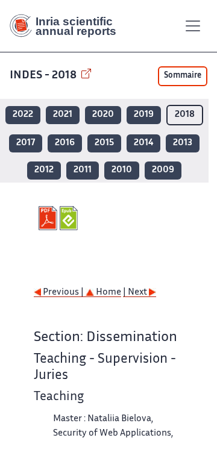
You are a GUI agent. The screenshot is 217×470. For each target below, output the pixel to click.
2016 (65, 143)
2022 (23, 115)
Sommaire (182, 76)
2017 (25, 143)
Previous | (63, 292)
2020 (103, 115)
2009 (163, 170)
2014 (143, 143)
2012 (44, 170)
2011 (83, 170)
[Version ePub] (70, 218)
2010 (122, 170)
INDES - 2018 (44, 75)
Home (107, 292)
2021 (62, 115)
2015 (104, 143)
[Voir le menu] (193, 26)
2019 (144, 115)
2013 (182, 143)
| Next (136, 292)
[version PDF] (49, 218)
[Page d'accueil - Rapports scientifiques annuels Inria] (67, 26)
